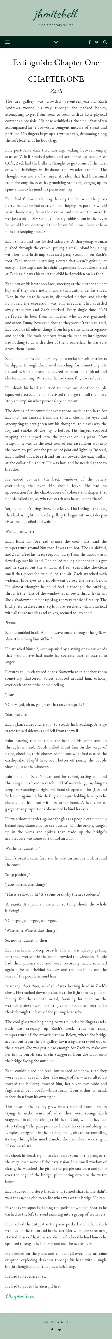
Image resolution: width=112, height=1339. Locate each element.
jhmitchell (56, 13)
